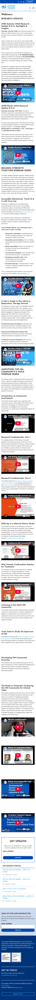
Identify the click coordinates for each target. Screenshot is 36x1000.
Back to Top (18, 994)
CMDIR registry (8, 485)
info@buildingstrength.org (9, 975)
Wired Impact (19, 987)
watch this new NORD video (15, 538)
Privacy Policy (5, 985)
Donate (30, 2)
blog (27, 273)
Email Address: (8, 851)
